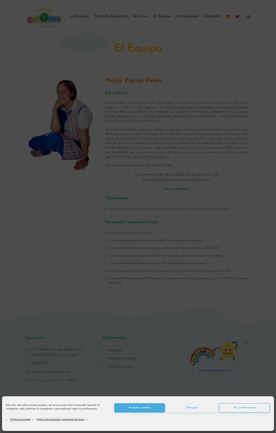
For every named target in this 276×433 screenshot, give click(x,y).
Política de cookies (20, 419)
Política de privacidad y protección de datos (60, 419)
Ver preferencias (244, 407)
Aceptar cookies (140, 407)
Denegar (192, 407)
